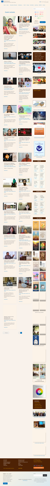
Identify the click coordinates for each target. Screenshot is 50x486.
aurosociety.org (25, 480)
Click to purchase (36, 324)
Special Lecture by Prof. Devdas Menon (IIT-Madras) (24, 291)
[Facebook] (34, 465)
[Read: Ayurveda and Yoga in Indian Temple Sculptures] (10, 206)
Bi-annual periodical (39, 157)
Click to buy (36, 290)
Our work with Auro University (39, 428)
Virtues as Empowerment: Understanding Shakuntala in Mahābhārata (24, 62)
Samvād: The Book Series (25, 93)
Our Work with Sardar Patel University (39, 455)
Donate (5, 483)
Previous (6, 332)
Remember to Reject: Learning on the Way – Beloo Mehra (42, 204)
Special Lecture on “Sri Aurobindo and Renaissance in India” (9, 318)
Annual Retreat (39, 41)
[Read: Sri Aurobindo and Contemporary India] (10, 182)
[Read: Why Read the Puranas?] (25, 206)
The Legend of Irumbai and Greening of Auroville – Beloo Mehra (42, 175)
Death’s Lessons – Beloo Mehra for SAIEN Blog (36, 197)
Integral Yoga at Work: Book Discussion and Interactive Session (25, 90)
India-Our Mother (11, 40)
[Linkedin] (41, 465)
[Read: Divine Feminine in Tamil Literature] (10, 132)
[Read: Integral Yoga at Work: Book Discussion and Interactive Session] (25, 82)
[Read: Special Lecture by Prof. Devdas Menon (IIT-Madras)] (25, 282)
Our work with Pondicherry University (39, 417)
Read (35, 178)
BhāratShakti (7, 1)
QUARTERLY (39, 137)
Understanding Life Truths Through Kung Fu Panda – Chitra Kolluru (42, 183)
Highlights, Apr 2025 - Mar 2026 (39, 56)
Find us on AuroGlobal (37, 59)
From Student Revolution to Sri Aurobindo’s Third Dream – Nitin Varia (42, 167)
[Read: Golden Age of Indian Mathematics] (10, 281)
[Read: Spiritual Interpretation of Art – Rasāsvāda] (25, 109)
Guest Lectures (6, 40)
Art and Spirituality (6, 88)
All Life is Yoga (21, 92)
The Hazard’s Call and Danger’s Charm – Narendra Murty (36, 167)
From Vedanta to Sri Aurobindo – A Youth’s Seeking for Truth (23, 188)
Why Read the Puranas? (24, 211)
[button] (8, 5)
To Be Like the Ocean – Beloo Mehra (42, 210)
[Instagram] (36, 465)
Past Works (25, 28)
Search (35, 473)
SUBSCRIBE (39, 73)
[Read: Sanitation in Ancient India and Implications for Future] (10, 229)
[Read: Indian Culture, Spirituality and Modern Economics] (10, 255)
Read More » (6, 48)
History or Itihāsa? (8, 61)
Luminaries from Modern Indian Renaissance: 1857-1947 (24, 263)
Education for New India (7, 62)
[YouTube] (38, 465)
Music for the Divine (39, 35)
